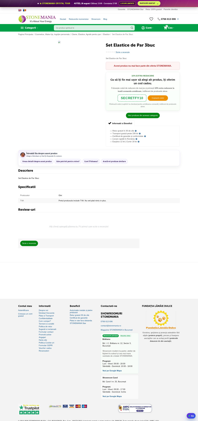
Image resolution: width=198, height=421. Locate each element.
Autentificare (23, 310)
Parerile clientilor (171, 9)
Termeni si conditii (46, 324)
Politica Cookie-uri (46, 343)
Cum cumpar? (45, 321)
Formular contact (46, 332)
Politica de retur (45, 326)
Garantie (121, 9)
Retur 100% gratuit (154, 9)
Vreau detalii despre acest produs (37, 161)
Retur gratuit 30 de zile (79, 315)
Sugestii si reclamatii (47, 329)
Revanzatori (44, 351)
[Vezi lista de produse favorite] (151, 20)
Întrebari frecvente (46, 313)
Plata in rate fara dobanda (81, 320)
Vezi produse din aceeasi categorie (143, 115)
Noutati (63, 19)
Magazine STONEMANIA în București (117, 330)
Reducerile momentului (78, 19)
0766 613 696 (168, 19)
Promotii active (45, 334)
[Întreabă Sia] (191, 416)
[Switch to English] (20, 10)
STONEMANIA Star (135, 9)
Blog (105, 19)
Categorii (30, 28)
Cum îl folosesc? (91, 161)
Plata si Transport (46, 316)
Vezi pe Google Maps (112, 371)
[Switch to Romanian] (24, 10)
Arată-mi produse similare (114, 161)
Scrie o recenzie (123, 52)
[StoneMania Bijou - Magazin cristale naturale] (37, 19)
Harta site (43, 340)
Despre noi (43, 310)
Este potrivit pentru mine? (67, 161)
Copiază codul (158, 98)
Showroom (95, 19)
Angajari (42, 337)
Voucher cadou (45, 348)
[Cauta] (132, 28)
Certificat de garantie (79, 318)
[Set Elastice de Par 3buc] (59, 42)
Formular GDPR (46, 345)
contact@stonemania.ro (111, 326)
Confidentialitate (46, 318)
